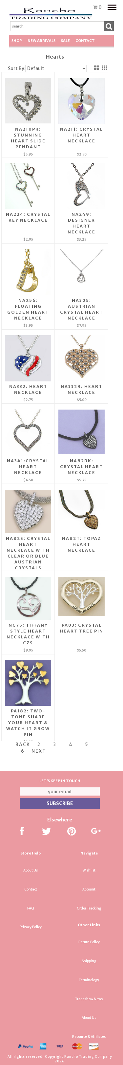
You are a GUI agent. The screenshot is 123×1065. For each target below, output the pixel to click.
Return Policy (89, 942)
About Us (30, 870)
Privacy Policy (31, 927)
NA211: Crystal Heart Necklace (81, 135)
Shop (16, 40)
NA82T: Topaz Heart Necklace (81, 544)
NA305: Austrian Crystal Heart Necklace (81, 309)
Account (88, 889)
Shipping (89, 961)
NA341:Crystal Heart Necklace (28, 466)
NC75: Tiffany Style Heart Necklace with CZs (28, 634)
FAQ (30, 908)
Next (38, 751)
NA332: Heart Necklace (28, 389)
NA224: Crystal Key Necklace (28, 217)
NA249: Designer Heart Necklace (81, 223)
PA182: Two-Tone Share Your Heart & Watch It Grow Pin (28, 722)
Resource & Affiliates (89, 1037)
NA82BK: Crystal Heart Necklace (81, 466)
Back (22, 744)
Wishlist (89, 870)
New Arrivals (41, 40)
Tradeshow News (89, 999)
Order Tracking (89, 908)
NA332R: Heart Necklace (81, 389)
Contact (85, 40)
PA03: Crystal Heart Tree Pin (81, 628)
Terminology (89, 980)
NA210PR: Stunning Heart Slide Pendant (28, 138)
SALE (65, 40)
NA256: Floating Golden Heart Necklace (28, 309)
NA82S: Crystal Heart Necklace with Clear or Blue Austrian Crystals (28, 553)
